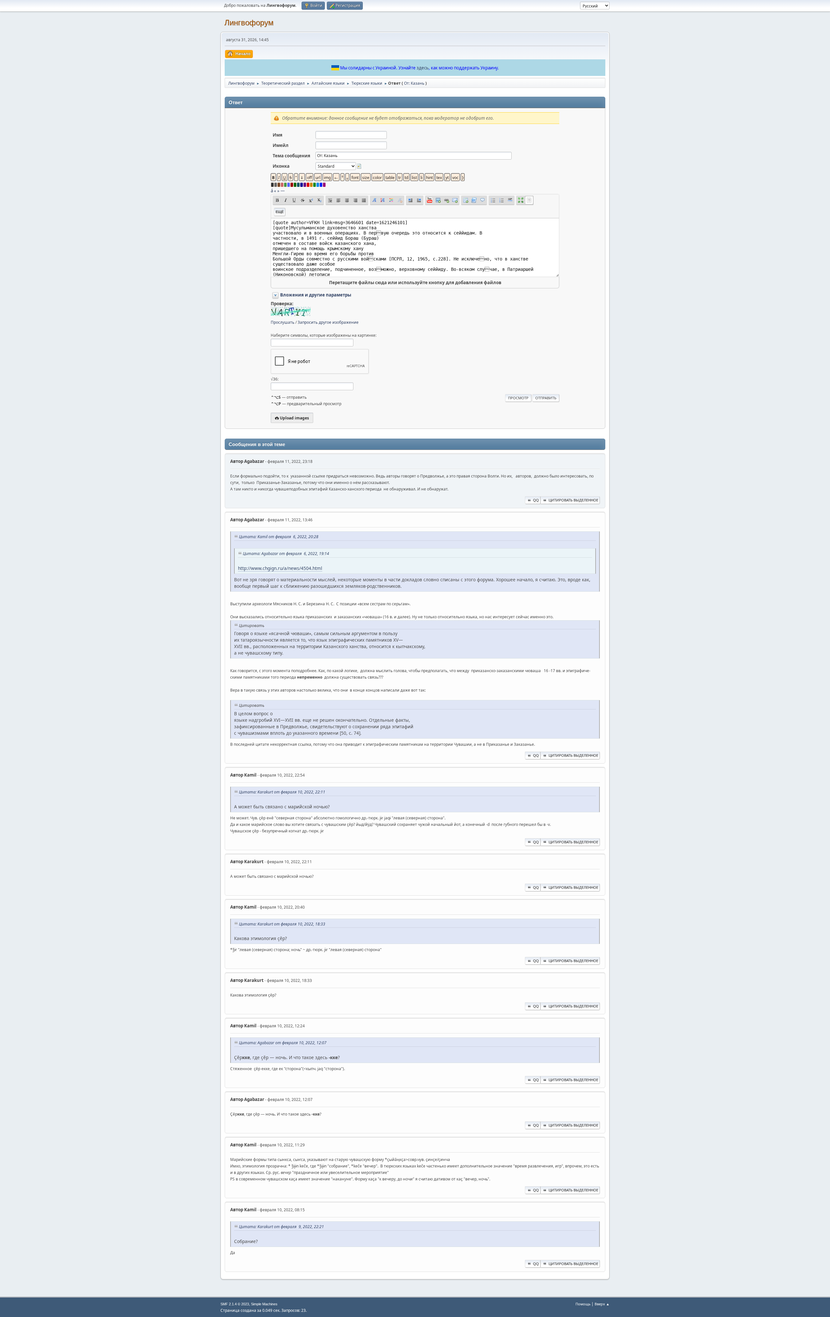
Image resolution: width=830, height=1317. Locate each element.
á (272, 191)
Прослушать (282, 322)
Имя (277, 135)
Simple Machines (264, 1304)
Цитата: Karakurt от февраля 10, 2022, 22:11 (282, 792)
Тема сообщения (291, 156)
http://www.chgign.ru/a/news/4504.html (280, 568)
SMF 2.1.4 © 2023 (234, 1304)
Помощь (582, 1303)
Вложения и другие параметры (315, 295)
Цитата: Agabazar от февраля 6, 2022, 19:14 (286, 553)
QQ (536, 500)
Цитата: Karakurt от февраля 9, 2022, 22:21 (281, 1226)
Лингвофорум (249, 22)
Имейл (281, 145)
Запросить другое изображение (328, 322)
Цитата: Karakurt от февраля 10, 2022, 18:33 (282, 924)
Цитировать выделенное (573, 500)
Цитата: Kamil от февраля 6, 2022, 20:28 (278, 536)
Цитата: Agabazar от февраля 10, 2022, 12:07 (282, 1042)
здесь (423, 68)
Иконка (281, 166)
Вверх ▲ (602, 1303)
